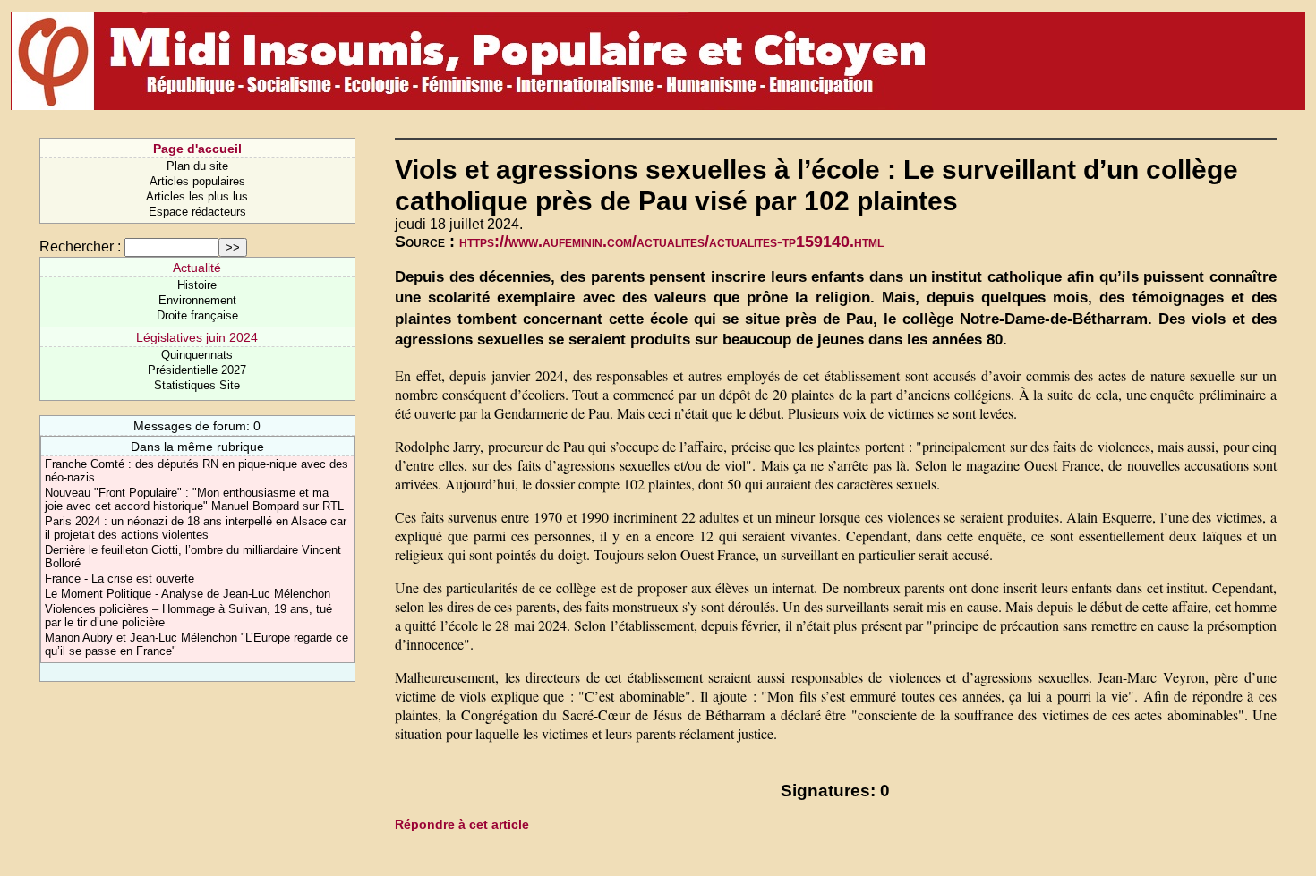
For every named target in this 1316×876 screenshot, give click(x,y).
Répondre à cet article (462, 824)
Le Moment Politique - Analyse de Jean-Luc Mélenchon (187, 593)
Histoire (197, 285)
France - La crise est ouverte (119, 578)
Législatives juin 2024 (197, 337)
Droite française (197, 315)
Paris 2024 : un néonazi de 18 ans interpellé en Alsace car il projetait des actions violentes (195, 528)
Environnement (197, 300)
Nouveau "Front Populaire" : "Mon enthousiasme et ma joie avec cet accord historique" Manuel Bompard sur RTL (194, 499)
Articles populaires (197, 181)
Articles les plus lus (197, 196)
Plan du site (197, 166)
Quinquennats (197, 354)
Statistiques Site (197, 385)
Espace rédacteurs (197, 211)
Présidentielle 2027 (197, 370)
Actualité (197, 267)
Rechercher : (80, 246)
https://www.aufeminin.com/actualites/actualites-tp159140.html (671, 242)
